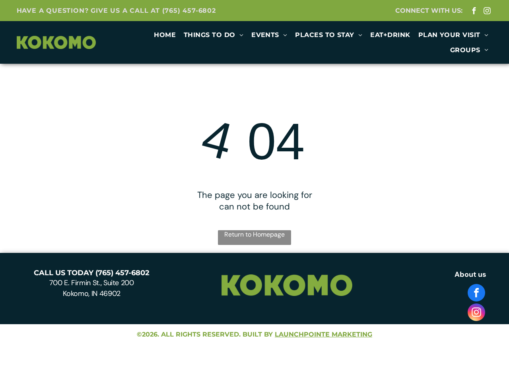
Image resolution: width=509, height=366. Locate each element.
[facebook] (473, 11)
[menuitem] (165, 35)
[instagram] (487, 11)
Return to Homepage (254, 234)
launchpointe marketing (323, 334)
